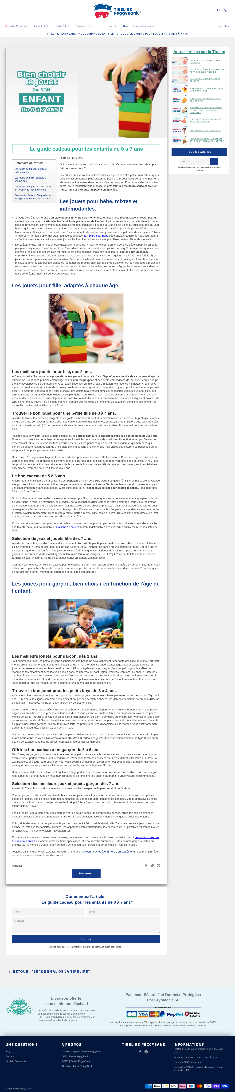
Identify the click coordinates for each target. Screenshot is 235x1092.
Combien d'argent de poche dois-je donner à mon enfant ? (207, 141)
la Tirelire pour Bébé (96, 235)
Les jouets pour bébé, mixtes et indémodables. (31, 170)
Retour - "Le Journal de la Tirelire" (51, 972)
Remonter (86, 873)
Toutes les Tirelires (87, 26)
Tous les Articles (199, 152)
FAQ (8, 1051)
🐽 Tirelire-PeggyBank (16, 26)
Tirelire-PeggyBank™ (62, 33)
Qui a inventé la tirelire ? (205, 131)
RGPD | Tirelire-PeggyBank (76, 1061)
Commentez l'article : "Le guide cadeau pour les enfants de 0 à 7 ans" (33, 197)
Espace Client (222, 26)
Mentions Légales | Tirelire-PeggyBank (82, 1051)
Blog (125, 26)
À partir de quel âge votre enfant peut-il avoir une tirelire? (206, 110)
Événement (110, 26)
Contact (10, 1056)
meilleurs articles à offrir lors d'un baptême (106, 851)
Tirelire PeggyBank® (22, 1089)
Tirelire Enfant (41, 26)
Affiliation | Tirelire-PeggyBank (77, 1066)
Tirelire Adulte (62, 26)
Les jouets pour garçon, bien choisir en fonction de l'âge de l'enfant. (33, 188)
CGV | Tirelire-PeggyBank (75, 1056)
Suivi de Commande (144, 26)
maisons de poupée (67, 527)
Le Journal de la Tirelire (99, 33)
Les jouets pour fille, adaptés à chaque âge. (30, 179)
